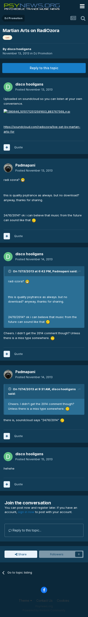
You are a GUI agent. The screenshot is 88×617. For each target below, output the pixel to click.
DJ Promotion (43, 53)
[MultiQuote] (7, 147)
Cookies (63, 600)
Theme (24, 600)
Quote (18, 147)
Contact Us (44, 600)
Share (22, 554)
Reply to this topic (44, 68)
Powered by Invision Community (44, 610)
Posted (34, 89)
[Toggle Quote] (10, 271)
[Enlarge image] (37, 111)
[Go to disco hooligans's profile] (8, 86)
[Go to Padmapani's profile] (8, 167)
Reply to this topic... (26, 530)
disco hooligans (19, 49)
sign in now (26, 512)
